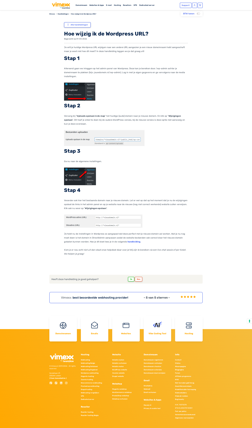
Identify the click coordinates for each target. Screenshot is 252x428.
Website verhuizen (119, 363)
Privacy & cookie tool (152, 408)
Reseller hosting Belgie (90, 415)
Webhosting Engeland (89, 370)
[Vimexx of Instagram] (67, 383)
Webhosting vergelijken (90, 393)
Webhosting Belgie (88, 363)
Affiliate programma (183, 376)
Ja (131, 279)
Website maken (118, 360)
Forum (177, 373)
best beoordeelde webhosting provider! (100, 297)
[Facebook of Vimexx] (51, 383)
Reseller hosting (87, 412)
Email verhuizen (150, 392)
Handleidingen (63, 14)
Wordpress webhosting (90, 373)
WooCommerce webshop (122, 392)
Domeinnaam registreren (153, 360)
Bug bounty (179, 399)
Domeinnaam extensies (153, 370)
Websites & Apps (96, 5)
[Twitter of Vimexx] (57, 383)
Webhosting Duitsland (89, 366)
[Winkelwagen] (200, 5)
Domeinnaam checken (152, 366)
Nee (138, 279)
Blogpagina (179, 370)
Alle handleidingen (79, 25)
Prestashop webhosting (90, 386)
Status (177, 363)
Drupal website (118, 376)
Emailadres (148, 386)
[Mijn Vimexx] (194, 5)
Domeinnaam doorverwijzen (154, 373)
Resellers (127, 5)
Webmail (147, 389)
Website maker (118, 366)
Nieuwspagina (180, 366)
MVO (177, 380)
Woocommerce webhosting (91, 383)
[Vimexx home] (59, 4)
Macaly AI (147, 405)
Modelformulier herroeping (185, 389)
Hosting (117, 5)
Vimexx (52, 14)
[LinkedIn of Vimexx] (62, 383)
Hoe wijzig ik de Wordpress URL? (83, 14)
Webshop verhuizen (119, 399)
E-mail (109, 5)
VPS (135, 5)
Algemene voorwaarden (184, 418)
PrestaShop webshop (120, 396)
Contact (178, 360)
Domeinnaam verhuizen (153, 363)
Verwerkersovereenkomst (185, 415)
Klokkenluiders (181, 393)
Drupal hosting (86, 389)
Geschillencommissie (183, 386)
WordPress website (119, 370)
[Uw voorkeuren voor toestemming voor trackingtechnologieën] (249, 321)
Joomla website (118, 373)
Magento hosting (87, 376)
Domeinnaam (81, 5)
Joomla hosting (87, 380)
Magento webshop (119, 389)
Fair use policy (180, 411)
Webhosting (85, 360)
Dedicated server (147, 5)
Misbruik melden (181, 396)
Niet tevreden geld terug (184, 383)
